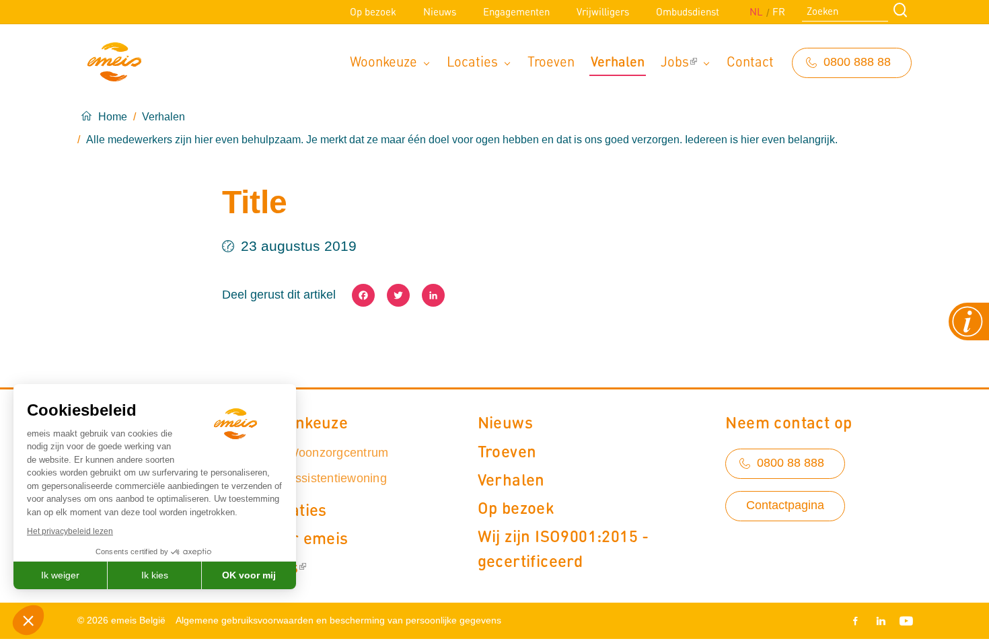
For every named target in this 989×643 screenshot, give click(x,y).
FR (778, 11)
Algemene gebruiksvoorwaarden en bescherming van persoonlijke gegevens (338, 620)
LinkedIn (881, 621)
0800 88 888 (790, 462)
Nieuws (439, 11)
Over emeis (306, 537)
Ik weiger (60, 575)
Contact (750, 61)
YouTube (903, 621)
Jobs (675, 61)
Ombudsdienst (687, 11)
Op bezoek (373, 11)
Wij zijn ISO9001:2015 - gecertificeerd (563, 548)
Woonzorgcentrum (338, 452)
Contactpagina (785, 505)
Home (112, 116)
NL (756, 11)
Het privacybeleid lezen (70, 531)
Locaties (472, 61)
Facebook (858, 621)
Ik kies (154, 575)
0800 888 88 (857, 62)
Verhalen (618, 61)
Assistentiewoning (337, 478)
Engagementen (516, 11)
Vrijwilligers (603, 11)
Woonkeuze (383, 61)
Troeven (551, 61)
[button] (28, 620)
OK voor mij (249, 575)
